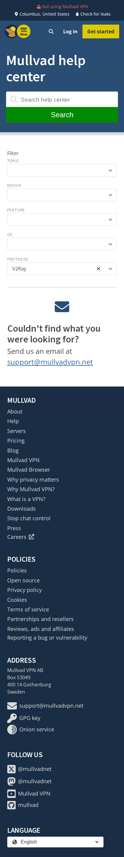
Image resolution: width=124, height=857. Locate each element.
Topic (13, 160)
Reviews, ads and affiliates (40, 628)
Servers (16, 430)
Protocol (18, 259)
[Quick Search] (51, 31)
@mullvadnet (34, 768)
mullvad (28, 804)
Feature (16, 210)
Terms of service (28, 609)
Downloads (21, 508)
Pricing (16, 440)
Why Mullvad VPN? (31, 489)
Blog (13, 450)
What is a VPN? (26, 499)
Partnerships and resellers (40, 619)
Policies (17, 570)
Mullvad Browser (28, 469)
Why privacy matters (33, 479)
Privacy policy (24, 589)
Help (13, 421)
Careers (16, 536)
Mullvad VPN (23, 460)
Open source (23, 580)
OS (10, 234)
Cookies (17, 599)
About (14, 411)
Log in (70, 31)
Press (14, 528)
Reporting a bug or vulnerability (47, 637)
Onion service (36, 729)
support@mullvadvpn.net (50, 362)
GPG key (29, 717)
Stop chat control (29, 518)
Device (14, 185)
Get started (100, 31)
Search (62, 115)
